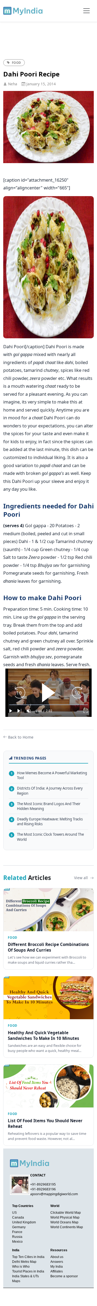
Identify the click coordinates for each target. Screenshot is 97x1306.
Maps (16, 1281)
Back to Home (20, 737)
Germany (19, 1227)
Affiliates (56, 1271)
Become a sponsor (64, 1276)
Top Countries (22, 1206)
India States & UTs (25, 1276)
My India (56, 1266)
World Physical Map (64, 1217)
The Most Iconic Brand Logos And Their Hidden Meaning (45, 806)
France (17, 1232)
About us (56, 1257)
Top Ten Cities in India (28, 1257)
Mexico (17, 1241)
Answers (56, 1262)
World (54, 1206)
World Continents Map (66, 1227)
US (14, 1213)
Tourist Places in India (28, 1271)
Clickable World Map (65, 1213)
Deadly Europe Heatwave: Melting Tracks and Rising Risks (47, 822)
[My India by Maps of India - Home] (23, 11)
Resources (58, 1250)
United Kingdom (24, 1222)
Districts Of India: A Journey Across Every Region (47, 791)
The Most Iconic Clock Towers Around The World (47, 837)
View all (81, 877)
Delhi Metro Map (24, 1262)
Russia (17, 1237)
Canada (18, 1217)
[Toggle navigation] (86, 11)
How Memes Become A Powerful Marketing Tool (49, 775)
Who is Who (21, 1266)
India (15, 1250)
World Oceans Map (64, 1222)
